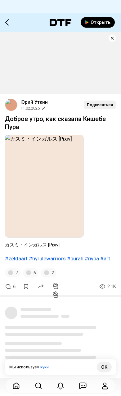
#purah (75, 258)
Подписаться (100, 104)
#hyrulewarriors (47, 258)
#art (105, 258)
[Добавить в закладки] (26, 286)
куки (44, 367)
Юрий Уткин (34, 102)
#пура (92, 258)
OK (104, 367)
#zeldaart (16, 258)
